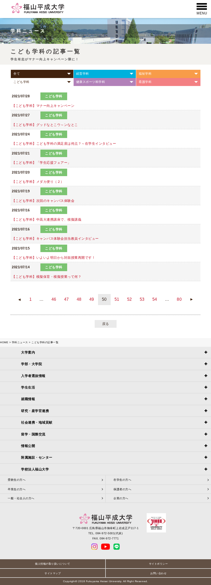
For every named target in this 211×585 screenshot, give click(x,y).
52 (129, 299)
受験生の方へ (16, 479)
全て (16, 73)
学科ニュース (20, 342)
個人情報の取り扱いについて (52, 563)
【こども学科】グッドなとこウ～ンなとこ (45, 125)
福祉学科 (145, 73)
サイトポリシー (158, 563)
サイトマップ (53, 573)
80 (179, 299)
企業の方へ (120, 498)
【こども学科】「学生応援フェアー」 (41, 163)
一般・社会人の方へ (21, 498)
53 (142, 299)
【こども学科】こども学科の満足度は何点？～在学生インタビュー (64, 143)
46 (53, 299)
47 (66, 299)
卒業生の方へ (16, 489)
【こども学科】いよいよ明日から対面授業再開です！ (53, 258)
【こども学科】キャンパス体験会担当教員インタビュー (55, 238)
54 (154, 299)
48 (79, 299)
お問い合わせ (158, 573)
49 (91, 299)
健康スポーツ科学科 (90, 82)
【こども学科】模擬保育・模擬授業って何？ (46, 277)
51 (117, 299)
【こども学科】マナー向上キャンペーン (43, 106)
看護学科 (145, 82)
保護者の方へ (122, 489)
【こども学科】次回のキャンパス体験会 (43, 201)
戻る (105, 324)
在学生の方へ (122, 479)
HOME (4, 342)
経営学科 (82, 73)
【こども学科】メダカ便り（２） (38, 182)
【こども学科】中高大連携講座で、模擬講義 (46, 219)
